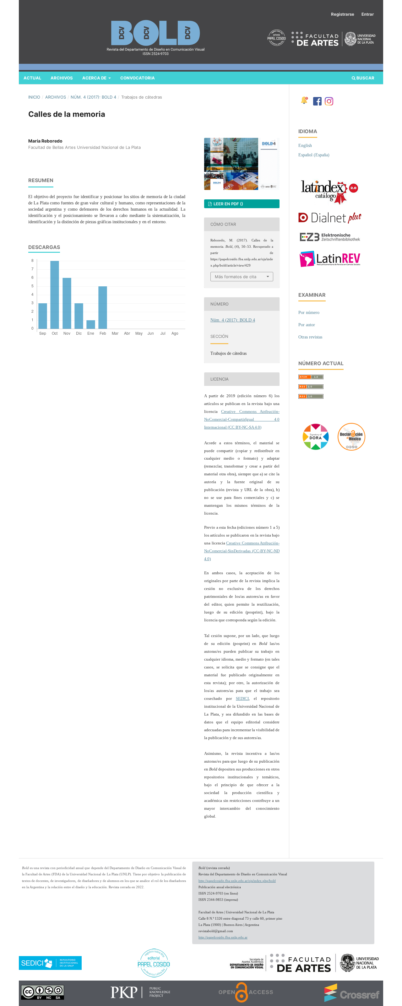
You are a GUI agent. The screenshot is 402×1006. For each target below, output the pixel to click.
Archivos (62, 77)
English (305, 145)
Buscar (365, 77)
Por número (308, 312)
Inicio (34, 97)
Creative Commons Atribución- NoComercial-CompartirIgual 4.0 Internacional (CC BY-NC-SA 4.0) (242, 419)
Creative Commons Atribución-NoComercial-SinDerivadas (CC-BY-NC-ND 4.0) (242, 551)
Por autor (306, 324)
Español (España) (313, 155)
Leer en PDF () (228, 203)
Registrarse (342, 14)
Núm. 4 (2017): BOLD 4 (93, 97)
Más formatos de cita (235, 276)
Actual (32, 77)
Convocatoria (137, 77)
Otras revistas (310, 337)
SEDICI (242, 698)
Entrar (367, 14)
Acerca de (94, 77)
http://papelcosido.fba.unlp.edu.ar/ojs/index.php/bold (237, 881)
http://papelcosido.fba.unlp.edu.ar (222, 937)
